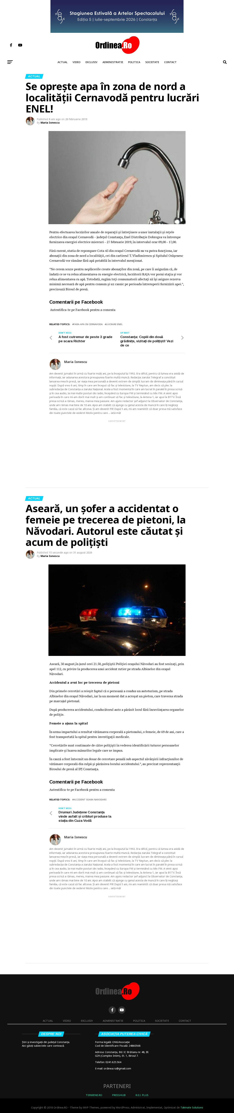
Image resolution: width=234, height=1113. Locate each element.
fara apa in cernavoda (88, 324)
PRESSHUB (119, 1095)
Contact (170, 62)
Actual (62, 62)
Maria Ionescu (50, 122)
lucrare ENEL (114, 324)
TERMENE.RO (94, 1095)
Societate (152, 62)
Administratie (113, 62)
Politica (134, 62)
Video (76, 62)
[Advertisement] (117, 448)
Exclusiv (91, 62)
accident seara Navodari (90, 799)
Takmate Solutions (191, 1107)
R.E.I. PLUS (141, 1095)
